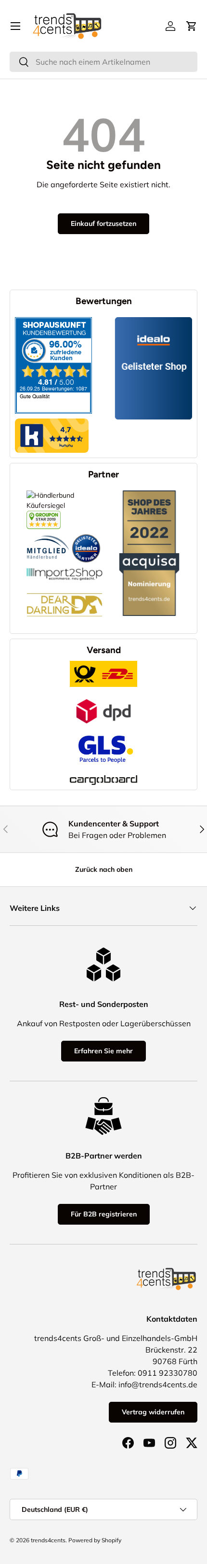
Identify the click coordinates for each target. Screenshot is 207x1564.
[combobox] (103, 62)
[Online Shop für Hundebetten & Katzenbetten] (64, 585)
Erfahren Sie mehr (103, 1051)
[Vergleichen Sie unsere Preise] (43, 515)
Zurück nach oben (103, 869)
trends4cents (48, 1540)
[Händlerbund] (48, 534)
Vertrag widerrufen (153, 1412)
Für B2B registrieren (104, 1214)
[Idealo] (86, 534)
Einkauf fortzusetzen (103, 223)
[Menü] (15, 26)
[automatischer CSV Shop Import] (64, 567)
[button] (191, 26)
